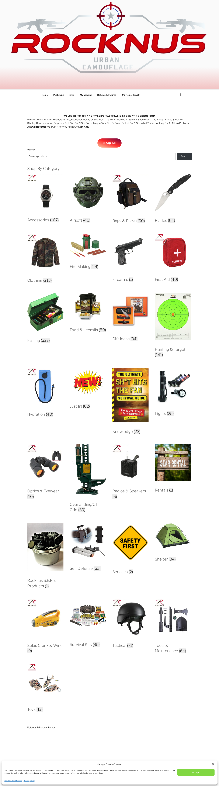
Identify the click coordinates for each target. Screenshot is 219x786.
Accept (196, 772)
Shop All (109, 143)
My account (86, 95)
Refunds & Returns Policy (41, 727)
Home (45, 95)
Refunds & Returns (106, 95)
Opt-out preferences (13, 780)
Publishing (58, 95)
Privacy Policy (29, 780)
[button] (213, 764)
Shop (71, 95)
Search (31, 149)
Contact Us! (39, 126)
